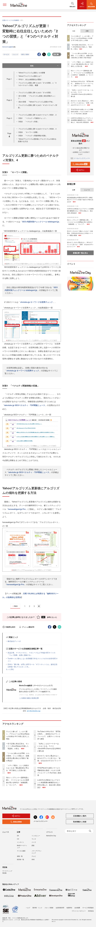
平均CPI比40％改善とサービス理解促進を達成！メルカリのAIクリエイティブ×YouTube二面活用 (49, 771)
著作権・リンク (37, 908)
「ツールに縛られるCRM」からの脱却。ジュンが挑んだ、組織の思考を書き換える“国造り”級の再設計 (18, 757)
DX (18, 836)
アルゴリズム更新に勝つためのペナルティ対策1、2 (37, 115)
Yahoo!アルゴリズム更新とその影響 (31, 72)
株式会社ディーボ (14, 641)
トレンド (15, 54)
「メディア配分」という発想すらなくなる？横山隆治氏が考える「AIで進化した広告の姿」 (17, 767)
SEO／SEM (25, 54)
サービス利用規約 (88, 908)
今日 (73, 31)
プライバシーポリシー (79, 911)
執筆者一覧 (20, 859)
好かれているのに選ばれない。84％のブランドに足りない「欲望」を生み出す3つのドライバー (49, 758)
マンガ (34, 839)
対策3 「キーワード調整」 (28, 132)
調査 (33, 845)
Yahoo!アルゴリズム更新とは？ (30, 76)
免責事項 (69, 908)
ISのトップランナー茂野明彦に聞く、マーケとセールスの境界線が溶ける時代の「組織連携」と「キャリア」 (17, 781)
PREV (16, 606)
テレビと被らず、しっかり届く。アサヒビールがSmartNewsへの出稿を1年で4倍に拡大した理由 (17, 735)
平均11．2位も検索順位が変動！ (30, 79)
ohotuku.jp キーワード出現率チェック (36, 302)
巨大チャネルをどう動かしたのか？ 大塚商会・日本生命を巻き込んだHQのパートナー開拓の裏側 (80, 233)
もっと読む (10, 669)
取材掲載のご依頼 (79, 821)
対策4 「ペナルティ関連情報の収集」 (32, 135)
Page (9, 79)
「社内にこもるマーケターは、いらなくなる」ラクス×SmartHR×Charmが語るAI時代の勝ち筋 (49, 747)
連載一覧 (20, 856)
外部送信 (91, 911)
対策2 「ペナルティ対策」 (28, 121)
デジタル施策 (21, 851)
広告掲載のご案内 (79, 816)
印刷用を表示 (10, 627)
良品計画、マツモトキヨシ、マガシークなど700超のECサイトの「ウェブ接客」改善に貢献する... (31, 653)
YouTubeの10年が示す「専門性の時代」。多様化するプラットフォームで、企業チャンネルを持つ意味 (49, 735)
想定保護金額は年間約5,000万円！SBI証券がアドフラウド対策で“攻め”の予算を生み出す (80, 199)
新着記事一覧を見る (80, 253)
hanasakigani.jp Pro (17, 509)
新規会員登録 (81, 164)
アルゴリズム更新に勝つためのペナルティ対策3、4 (37, 129)
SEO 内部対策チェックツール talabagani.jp (40, 221)
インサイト (20, 842)
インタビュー (36, 836)
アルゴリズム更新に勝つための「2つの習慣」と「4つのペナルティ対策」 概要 (37, 84)
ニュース (87, 190)
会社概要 (77, 908)
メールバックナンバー (82, 158)
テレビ (34, 856)
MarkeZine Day (51, 836)
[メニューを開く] (4, 4)
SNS (33, 859)
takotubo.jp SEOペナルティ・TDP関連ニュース (24, 405)
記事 (73, 190)
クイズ (34, 842)
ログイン (81, 170)
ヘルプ (28, 908)
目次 (31, 65)
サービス (6, 54)
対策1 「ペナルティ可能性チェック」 (32, 118)
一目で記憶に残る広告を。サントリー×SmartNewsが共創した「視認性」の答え (17, 746)
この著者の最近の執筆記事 (29, 698)
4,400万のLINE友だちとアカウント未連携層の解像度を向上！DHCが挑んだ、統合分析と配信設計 (49, 783)
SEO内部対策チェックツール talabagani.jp (31, 288)
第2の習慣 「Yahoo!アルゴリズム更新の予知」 (36, 101)
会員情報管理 (60, 908)
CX (18, 839)
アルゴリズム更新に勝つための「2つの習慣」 (35, 92)
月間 (87, 31)
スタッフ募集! (49, 908)
